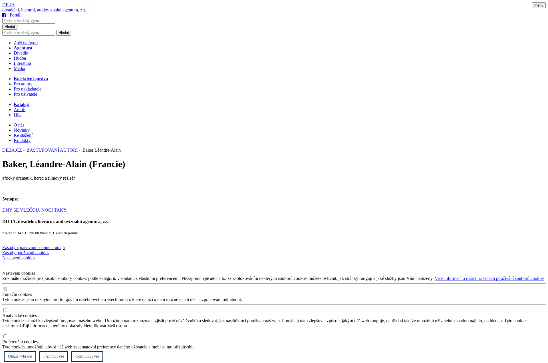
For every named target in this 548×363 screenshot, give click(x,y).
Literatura (22, 63)
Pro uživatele (25, 94)
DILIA (8, 4)
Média (19, 68)
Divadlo (21, 53)
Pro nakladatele (27, 89)
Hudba (20, 58)
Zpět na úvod (26, 42)
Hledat (10, 27)
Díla (17, 114)
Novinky (22, 130)
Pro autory (23, 83)
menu (538, 5)
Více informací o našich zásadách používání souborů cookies (489, 278)
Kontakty (22, 140)
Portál (13, 15)
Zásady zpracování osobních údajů (33, 247)
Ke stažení (23, 135)
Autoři (19, 109)
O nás (19, 125)
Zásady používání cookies (25, 252)
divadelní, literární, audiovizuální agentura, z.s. (44, 9)
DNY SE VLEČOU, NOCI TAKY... (36, 210)
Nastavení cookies (18, 257)
